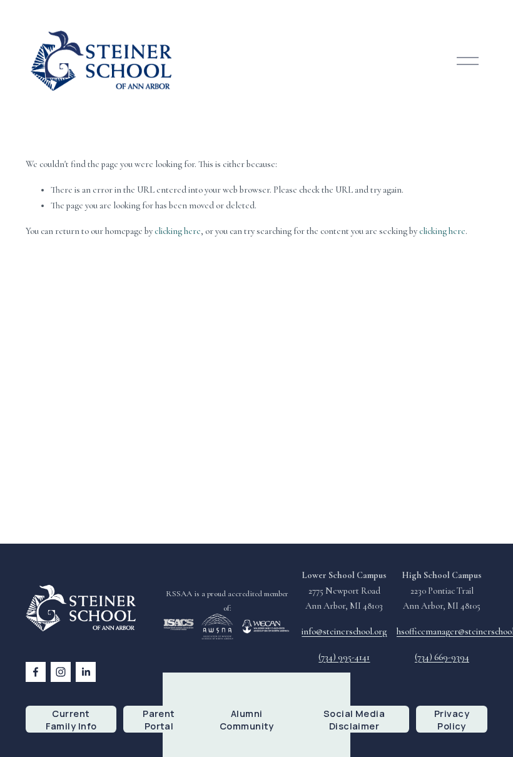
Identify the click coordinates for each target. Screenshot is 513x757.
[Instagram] (61, 672)
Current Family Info (71, 719)
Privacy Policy (451, 719)
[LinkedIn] (86, 672)
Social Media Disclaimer (354, 719)
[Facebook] (36, 672)
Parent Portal (159, 719)
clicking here (178, 231)
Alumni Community (247, 719)
